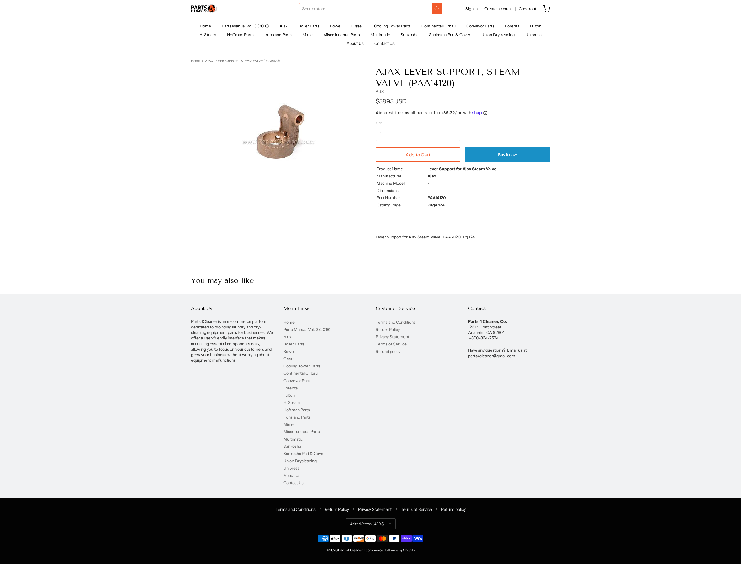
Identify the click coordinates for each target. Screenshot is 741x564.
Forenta (512, 26)
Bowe (335, 26)
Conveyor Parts (480, 26)
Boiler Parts (308, 26)
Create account (498, 8)
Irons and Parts (278, 34)
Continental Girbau (438, 26)
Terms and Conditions (396, 322)
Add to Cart (418, 155)
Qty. (379, 123)
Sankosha (409, 34)
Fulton (535, 26)
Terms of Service (391, 344)
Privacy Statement (392, 336)
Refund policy (388, 351)
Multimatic (380, 34)
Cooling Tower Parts (392, 26)
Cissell (357, 26)
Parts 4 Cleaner (350, 550)
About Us (355, 43)
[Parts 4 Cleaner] (204, 8)
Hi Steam (207, 34)
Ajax (284, 26)
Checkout (527, 8)
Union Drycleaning (498, 34)
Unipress (533, 34)
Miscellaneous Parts (341, 34)
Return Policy (388, 329)
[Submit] (437, 8)
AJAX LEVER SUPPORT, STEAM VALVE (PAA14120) (242, 61)
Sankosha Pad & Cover (449, 34)
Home (205, 26)
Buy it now (507, 154)
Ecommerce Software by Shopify (389, 550)
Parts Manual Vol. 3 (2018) (245, 26)
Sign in (471, 8)
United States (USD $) (367, 524)
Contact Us (384, 43)
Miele (307, 34)
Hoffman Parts (240, 34)
